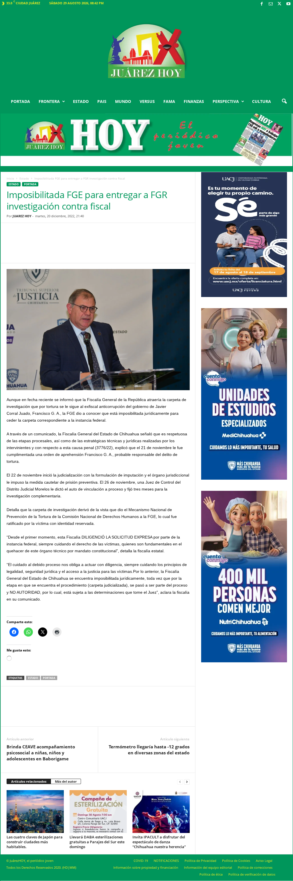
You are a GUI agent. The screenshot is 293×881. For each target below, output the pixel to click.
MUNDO (123, 101)
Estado (24, 178)
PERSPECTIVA (226, 101)
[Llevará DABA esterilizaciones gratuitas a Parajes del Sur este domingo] (98, 811)
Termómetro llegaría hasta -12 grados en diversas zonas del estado (149, 750)
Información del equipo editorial (208, 867)
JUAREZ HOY (22, 216)
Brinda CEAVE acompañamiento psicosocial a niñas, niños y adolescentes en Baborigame (41, 753)
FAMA (169, 101)
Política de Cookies (236, 860)
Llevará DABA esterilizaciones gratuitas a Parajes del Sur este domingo (97, 841)
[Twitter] (279, 4)
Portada (49, 678)
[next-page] (187, 782)
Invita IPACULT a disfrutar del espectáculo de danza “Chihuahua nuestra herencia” (159, 841)
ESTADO (81, 101)
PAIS (101, 101)
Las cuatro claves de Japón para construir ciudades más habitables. (35, 841)
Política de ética (211, 874)
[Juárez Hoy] (147, 51)
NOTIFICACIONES (166, 860)
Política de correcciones (255, 867)
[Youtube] (288, 4)
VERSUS (147, 101)
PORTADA (20, 101)
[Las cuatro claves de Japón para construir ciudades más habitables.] (35, 811)
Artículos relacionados (28, 781)
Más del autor (66, 781)
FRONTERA (49, 101)
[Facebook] (261, 4)
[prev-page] (180, 782)
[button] (284, 101)
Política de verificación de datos (251, 874)
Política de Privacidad (200, 860)
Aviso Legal (264, 860)
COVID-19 (141, 860)
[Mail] (270, 4)
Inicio (10, 178)
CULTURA (261, 101)
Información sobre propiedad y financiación (145, 867)
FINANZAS (194, 101)
